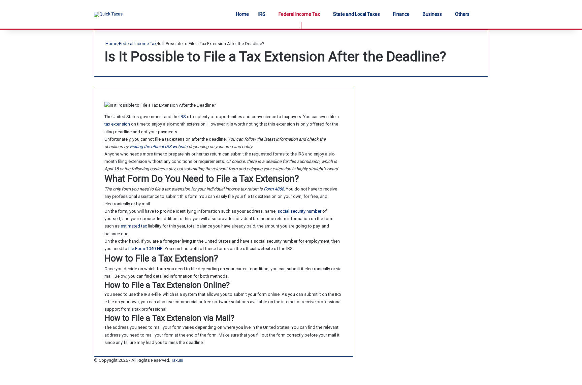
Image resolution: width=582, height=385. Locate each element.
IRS (261, 14)
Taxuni (177, 360)
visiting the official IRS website (158, 146)
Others (462, 14)
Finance (401, 14)
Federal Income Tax (299, 14)
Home (242, 14)
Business (432, 14)
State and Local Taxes (356, 14)
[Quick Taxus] (108, 14)
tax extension (117, 124)
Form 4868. (274, 188)
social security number (299, 211)
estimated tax (134, 226)
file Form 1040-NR (145, 248)
